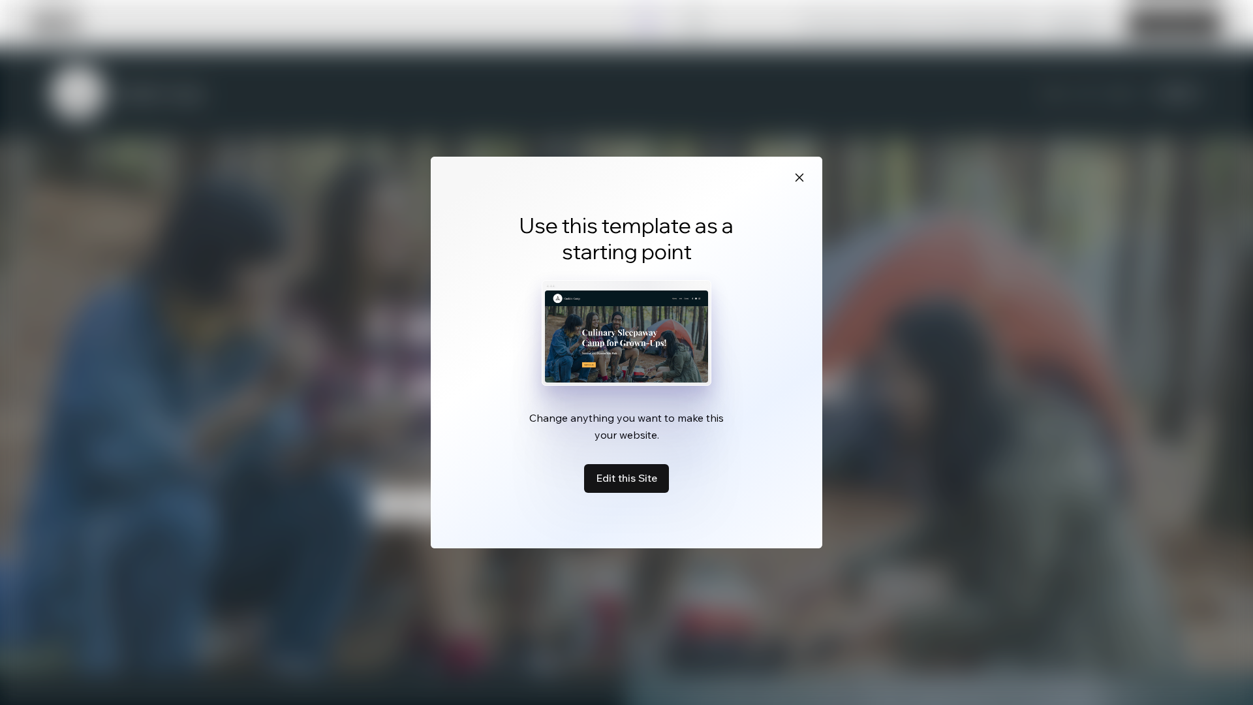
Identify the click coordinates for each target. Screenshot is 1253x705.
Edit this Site (626, 477)
